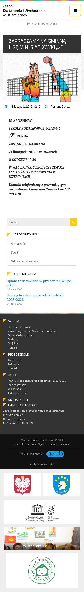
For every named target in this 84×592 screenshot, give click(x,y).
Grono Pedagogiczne (20, 335)
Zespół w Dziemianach (24, 10)
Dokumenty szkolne (19, 327)
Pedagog (13, 339)
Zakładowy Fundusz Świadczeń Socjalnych (33, 331)
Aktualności (18, 243)
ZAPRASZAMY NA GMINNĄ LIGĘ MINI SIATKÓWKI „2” (37, 44)
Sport (14, 252)
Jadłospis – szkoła (19, 393)
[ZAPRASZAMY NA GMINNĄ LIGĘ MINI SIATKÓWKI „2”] (42, 78)
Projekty (13, 343)
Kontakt (12, 347)
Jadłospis (13, 364)
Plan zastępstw (17, 385)
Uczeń (12, 375)
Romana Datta (60, 106)
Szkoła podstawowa (24, 261)
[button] (73, 222)
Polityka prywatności (42, 464)
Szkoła (13, 321)
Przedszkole (18, 354)
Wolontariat (14, 389)
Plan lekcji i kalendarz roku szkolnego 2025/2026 (37, 381)
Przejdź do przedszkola (42, 23)
